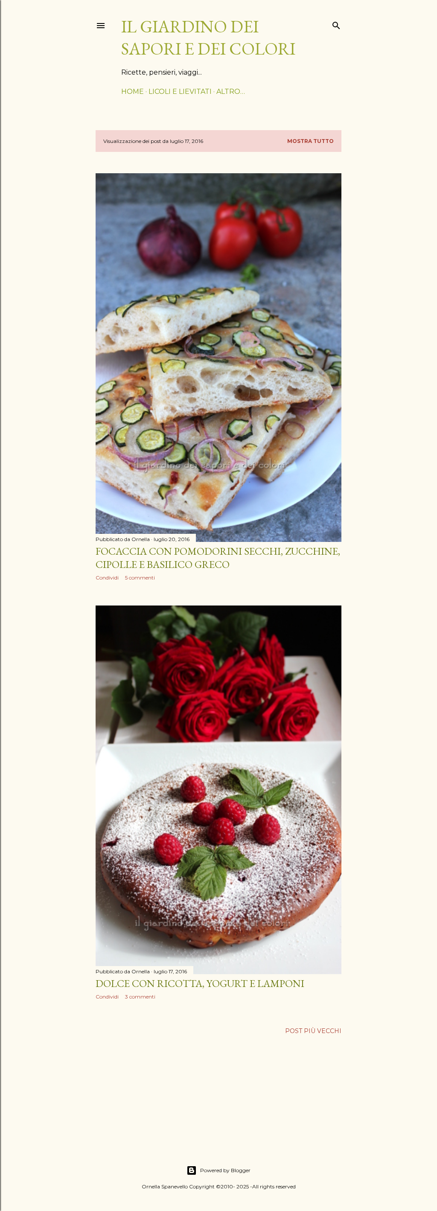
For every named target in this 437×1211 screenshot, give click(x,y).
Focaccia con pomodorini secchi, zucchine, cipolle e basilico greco (218, 557)
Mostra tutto (310, 141)
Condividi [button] (107, 577)
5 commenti (140, 577)
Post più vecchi (313, 1031)
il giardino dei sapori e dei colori (208, 37)
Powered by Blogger (225, 1170)
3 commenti (140, 996)
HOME (132, 91)
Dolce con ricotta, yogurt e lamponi (200, 983)
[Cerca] (336, 23)
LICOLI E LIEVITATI (180, 91)
